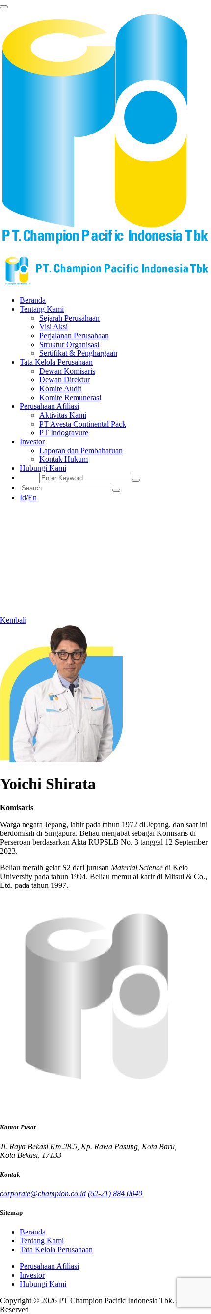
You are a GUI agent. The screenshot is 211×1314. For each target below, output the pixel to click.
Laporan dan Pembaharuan (81, 450)
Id (23, 497)
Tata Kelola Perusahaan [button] (56, 362)
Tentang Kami (42, 1240)
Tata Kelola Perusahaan (56, 1249)
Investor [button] (32, 441)
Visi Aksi (53, 326)
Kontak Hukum (63, 459)
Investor (32, 1275)
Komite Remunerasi (70, 397)
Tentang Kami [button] (42, 309)
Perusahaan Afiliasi (49, 1266)
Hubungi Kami (43, 468)
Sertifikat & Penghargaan (78, 353)
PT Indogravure (63, 433)
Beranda (33, 300)
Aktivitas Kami (62, 415)
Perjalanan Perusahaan (74, 335)
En (32, 497)
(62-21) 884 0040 (115, 1193)
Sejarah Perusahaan (69, 318)
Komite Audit (60, 388)
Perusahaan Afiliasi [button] (49, 406)
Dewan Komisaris (67, 371)
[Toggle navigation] (4, 6)
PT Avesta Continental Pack (82, 424)
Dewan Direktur (64, 379)
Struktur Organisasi (69, 344)
